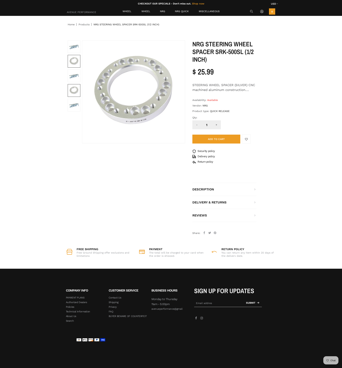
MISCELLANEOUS (209, 11)
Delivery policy (206, 156)
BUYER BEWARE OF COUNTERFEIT (128, 316)
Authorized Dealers (76, 302)
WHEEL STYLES (146, 12)
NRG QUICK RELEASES (182, 12)
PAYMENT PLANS (75, 297)
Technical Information (78, 311)
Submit (251, 302)
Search (70, 320)
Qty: (194, 117)
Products (84, 24)
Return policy (205, 161)
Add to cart (216, 139)
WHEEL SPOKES (127, 12)
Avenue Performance (81, 12)
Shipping (113, 302)
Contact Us (115, 297)
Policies (70, 306)
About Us (71, 316)
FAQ (111, 311)
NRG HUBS (163, 12)
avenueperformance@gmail (166, 308)
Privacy (112, 306)
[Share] (204, 232)
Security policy (206, 151)
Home (71, 24)
